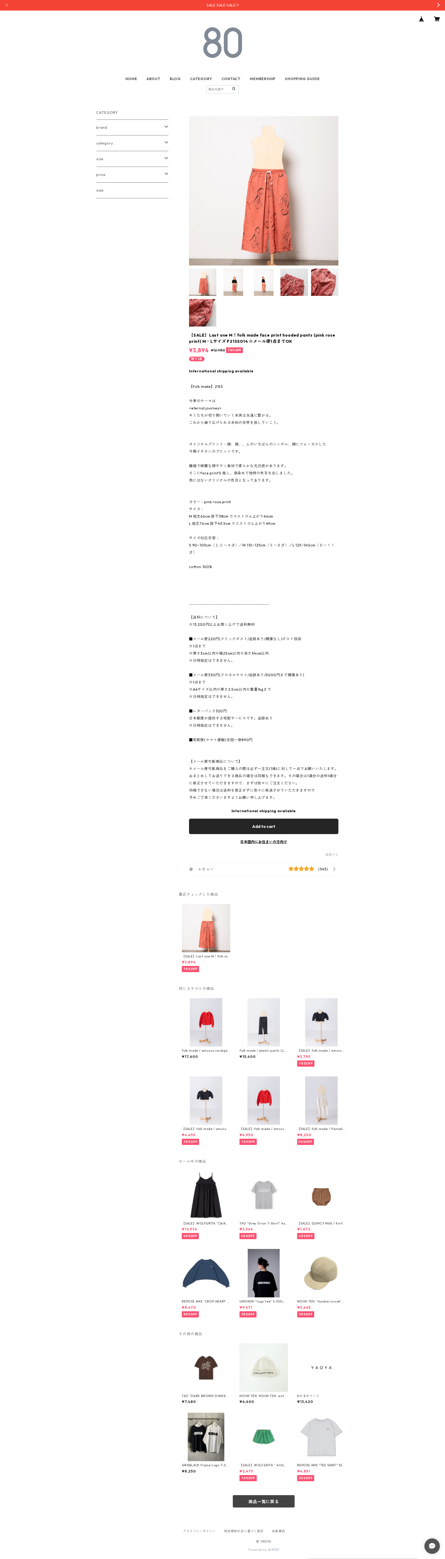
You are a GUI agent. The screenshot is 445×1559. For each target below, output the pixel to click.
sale (100, 190)
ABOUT (153, 78)
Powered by (258, 1550)
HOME (131, 78)
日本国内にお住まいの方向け (263, 842)
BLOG (175, 78)
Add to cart (263, 826)
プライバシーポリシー (199, 1531)
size (100, 159)
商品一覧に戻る (264, 1501)
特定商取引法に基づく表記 (244, 1531)
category (104, 143)
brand (101, 127)
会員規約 (278, 1531)
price (101, 174)
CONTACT (231, 78)
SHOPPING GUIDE (302, 78)
